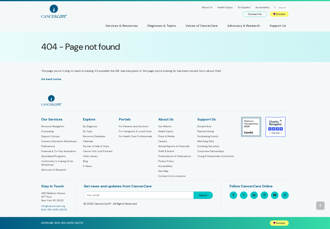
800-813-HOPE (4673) (54, 209)
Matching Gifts (205, 141)
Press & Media (166, 136)
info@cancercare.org (53, 206)
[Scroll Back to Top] (320, 206)
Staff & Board (166, 151)
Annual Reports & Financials (174, 146)
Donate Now (204, 126)
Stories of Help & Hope (96, 146)
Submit (203, 195)
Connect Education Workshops (59, 141)
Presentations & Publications (174, 156)
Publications (48, 146)
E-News (87, 166)
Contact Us (255, 14)
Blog (85, 161)
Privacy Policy (166, 161)
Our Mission (165, 126)
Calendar (88, 141)
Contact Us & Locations (172, 176)
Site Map (163, 171)
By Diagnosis (90, 126)
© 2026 (110, 204)
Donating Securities (208, 146)
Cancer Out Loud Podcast (98, 151)
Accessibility (262, 7)
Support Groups (50, 136)
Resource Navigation (52, 126)
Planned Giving (205, 131)
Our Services (52, 119)
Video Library (90, 156)
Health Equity (225, 7)
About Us (207, 7)
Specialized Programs (53, 156)
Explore (89, 119)
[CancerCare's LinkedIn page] (254, 195)
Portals (125, 119)
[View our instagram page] (264, 195)
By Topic (88, 131)
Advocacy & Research (53, 169)
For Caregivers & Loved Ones (135, 131)
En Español (244, 7)
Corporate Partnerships (210, 151)
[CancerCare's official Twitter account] (244, 195)
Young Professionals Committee (215, 156)
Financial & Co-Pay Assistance (58, 151)
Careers (162, 141)
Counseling (47, 131)
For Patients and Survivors (133, 126)
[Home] (54, 11)
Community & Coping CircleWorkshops (57, 163)
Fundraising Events (207, 136)
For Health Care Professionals (135, 136)
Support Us (206, 119)
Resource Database (94, 136)
